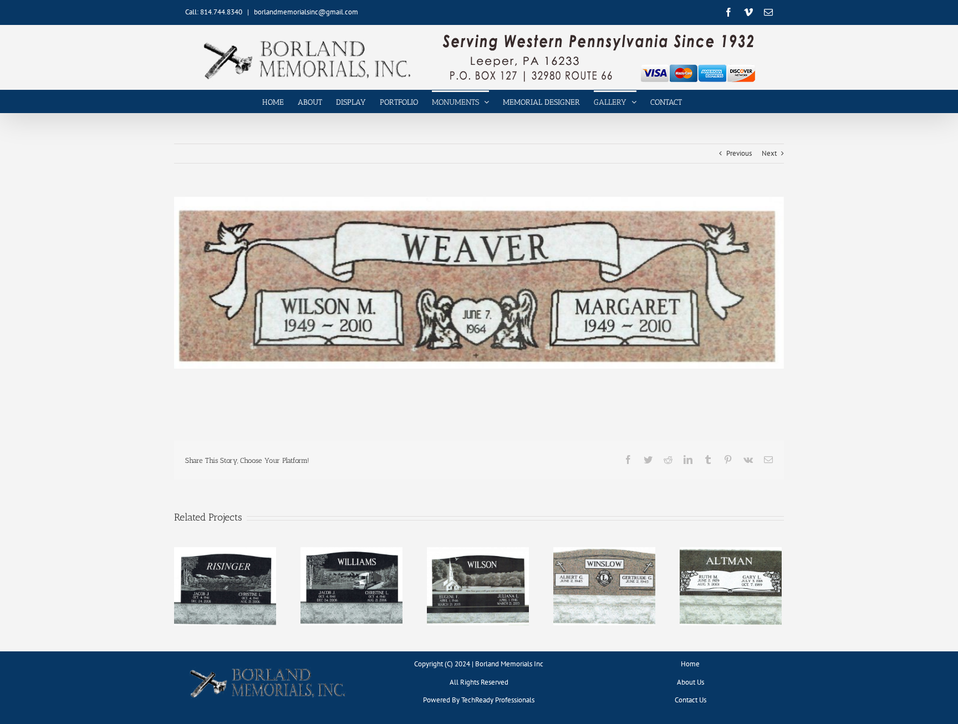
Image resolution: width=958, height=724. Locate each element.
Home (690, 664)
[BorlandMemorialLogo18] (268, 667)
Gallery (225, 577)
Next (769, 153)
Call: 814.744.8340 (213, 12)
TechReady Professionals (497, 700)
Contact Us (690, 700)
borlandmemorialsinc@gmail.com (306, 12)
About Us (690, 682)
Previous (739, 153)
